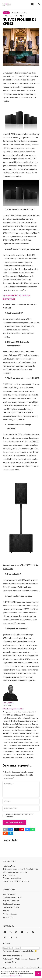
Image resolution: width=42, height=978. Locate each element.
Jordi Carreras (8, 703)
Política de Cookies (16, 976)
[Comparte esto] (10, 829)
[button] (32, 4)
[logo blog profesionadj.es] (6, 4)
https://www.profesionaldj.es (13, 709)
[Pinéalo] (21, 829)
